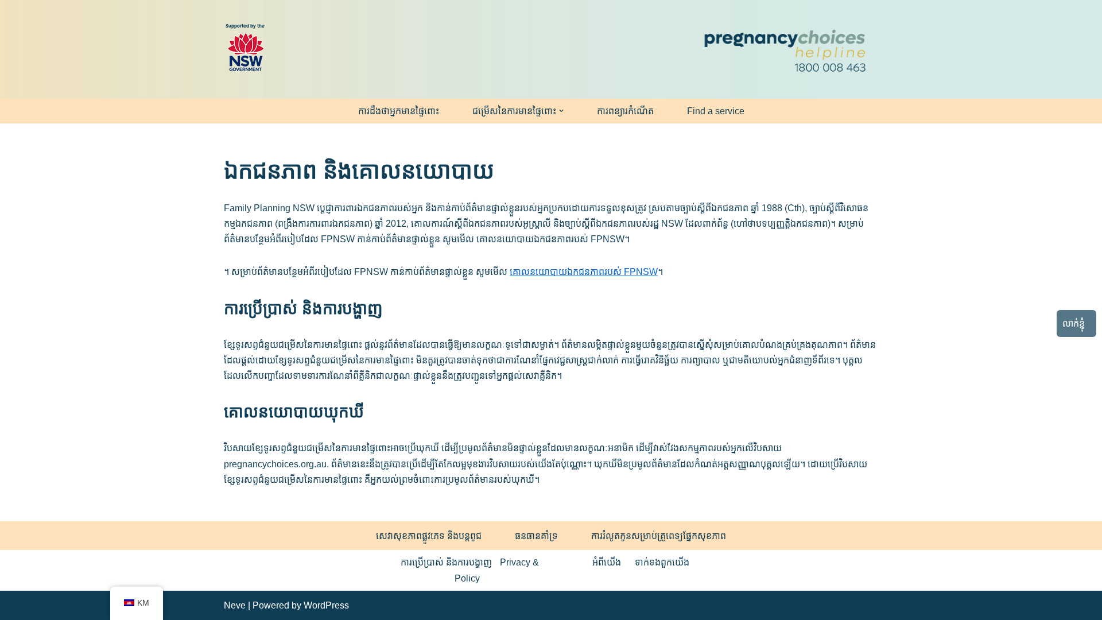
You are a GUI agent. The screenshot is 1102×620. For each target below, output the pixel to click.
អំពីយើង (606, 562)
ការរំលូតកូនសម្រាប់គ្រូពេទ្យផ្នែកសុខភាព (658, 536)
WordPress (326, 605)
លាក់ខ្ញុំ (1073, 323)
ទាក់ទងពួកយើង (662, 562)
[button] (561, 110)
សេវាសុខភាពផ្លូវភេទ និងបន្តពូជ (429, 536)
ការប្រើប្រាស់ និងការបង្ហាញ (446, 562)
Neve (235, 605)
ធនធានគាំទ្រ (536, 536)
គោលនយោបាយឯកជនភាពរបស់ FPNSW (584, 272)
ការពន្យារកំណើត (625, 111)
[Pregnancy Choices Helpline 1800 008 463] (783, 49)
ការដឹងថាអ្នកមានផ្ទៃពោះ (398, 111)
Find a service (715, 111)
